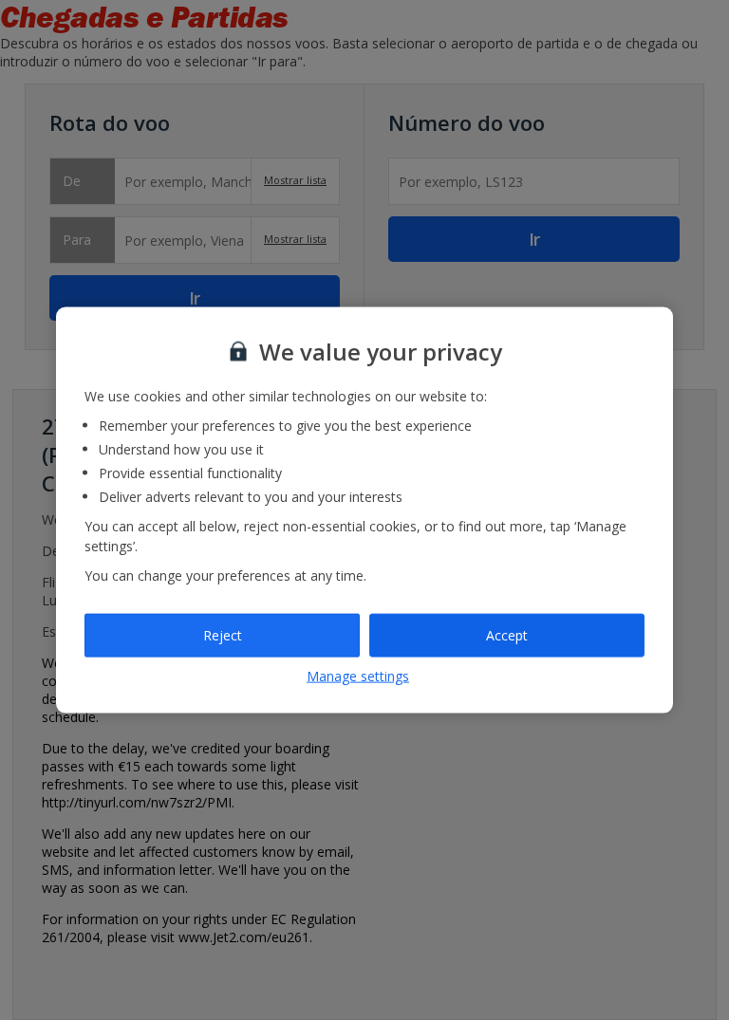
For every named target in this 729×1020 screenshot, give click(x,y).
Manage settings (358, 675)
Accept (507, 635)
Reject (222, 635)
